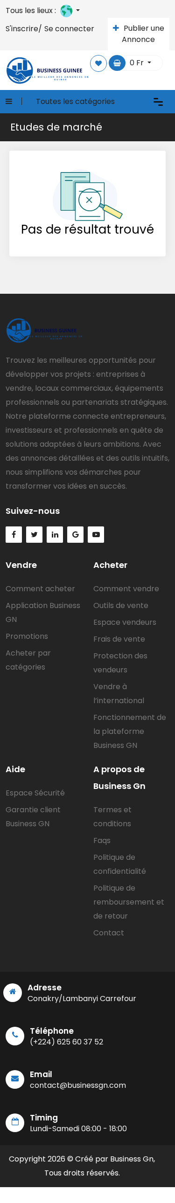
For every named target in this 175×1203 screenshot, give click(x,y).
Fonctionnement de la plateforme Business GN (129, 731)
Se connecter (69, 28)
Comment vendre (126, 588)
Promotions (27, 636)
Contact (108, 932)
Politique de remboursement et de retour (128, 902)
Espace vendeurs (124, 622)
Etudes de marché (56, 127)
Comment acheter (40, 588)
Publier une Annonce (143, 34)
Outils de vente (120, 605)
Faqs (102, 840)
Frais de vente (119, 639)
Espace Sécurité (35, 793)
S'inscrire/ (24, 28)
